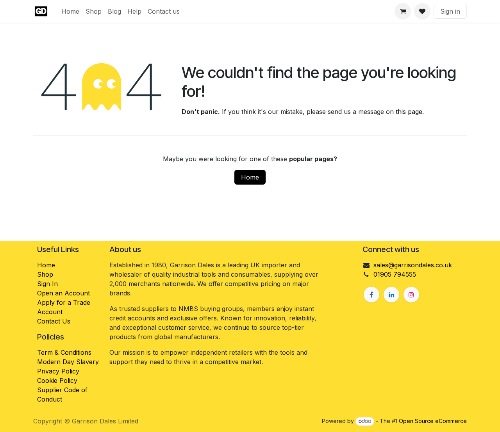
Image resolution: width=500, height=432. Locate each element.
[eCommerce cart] (403, 11)
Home (250, 177)
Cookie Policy (57, 380)
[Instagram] (411, 294)
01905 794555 (394, 274)
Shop (45, 274)
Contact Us (53, 321)
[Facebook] (371, 294)
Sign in (450, 11)
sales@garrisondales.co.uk (412, 265)
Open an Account (63, 293)
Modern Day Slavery (69, 362)
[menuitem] (70, 11)
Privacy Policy (58, 371)
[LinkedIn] (391, 294)
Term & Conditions (64, 352)
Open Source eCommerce (433, 421)
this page (409, 112)
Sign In (47, 284)
